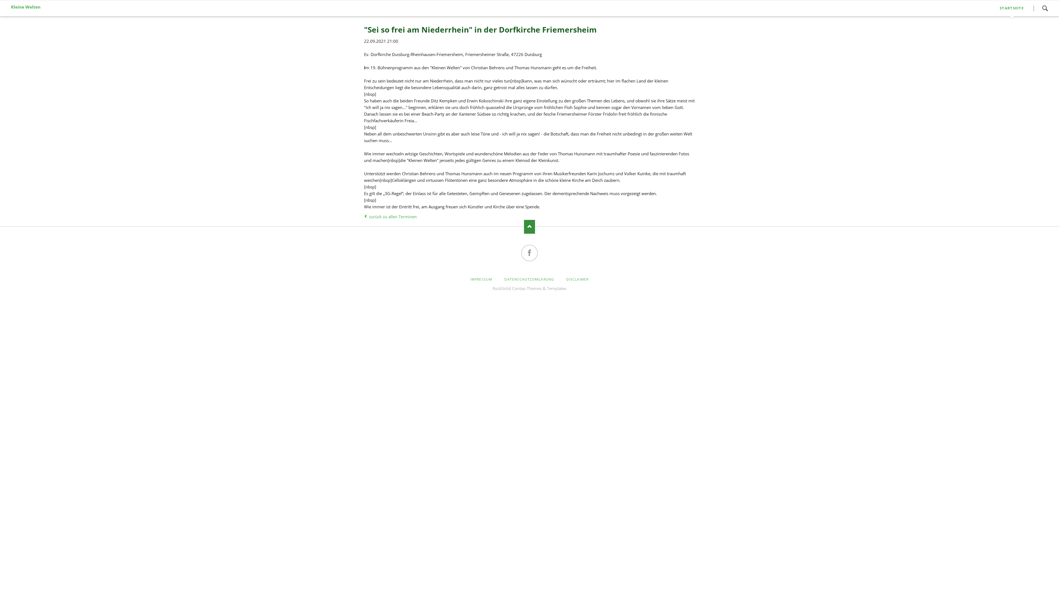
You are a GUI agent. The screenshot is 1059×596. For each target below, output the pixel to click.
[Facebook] (529, 253)
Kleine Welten (26, 7)
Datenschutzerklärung (529, 279)
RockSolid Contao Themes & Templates (529, 288)
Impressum (481, 279)
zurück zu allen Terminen (393, 216)
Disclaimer (577, 279)
